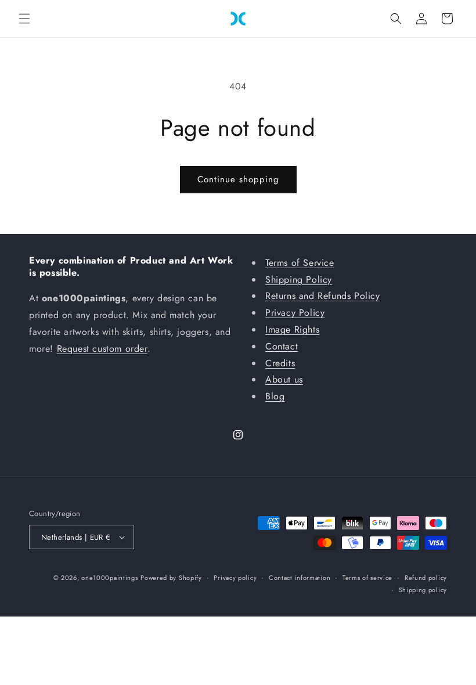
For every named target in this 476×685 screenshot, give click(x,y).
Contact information (299, 577)
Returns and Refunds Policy (322, 295)
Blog (274, 396)
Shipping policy (423, 589)
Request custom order (102, 348)
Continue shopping (238, 179)
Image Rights (292, 329)
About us (284, 379)
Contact (281, 346)
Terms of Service (299, 262)
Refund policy (426, 577)
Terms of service (367, 577)
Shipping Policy (298, 279)
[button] (24, 18)
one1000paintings (109, 577)
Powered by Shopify (171, 577)
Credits (280, 363)
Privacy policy (235, 577)
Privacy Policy (294, 312)
